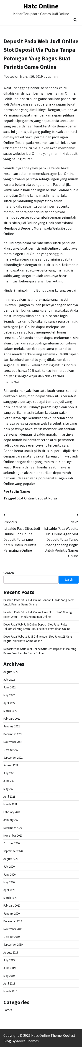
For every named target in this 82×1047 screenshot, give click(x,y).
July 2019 (9, 960)
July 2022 (9, 679)
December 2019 (12, 921)
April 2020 (9, 890)
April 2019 (9, 983)
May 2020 (9, 882)
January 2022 (11, 726)
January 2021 (11, 820)
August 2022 (10, 672)
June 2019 (9, 968)
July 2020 (9, 866)
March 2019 (10, 991)
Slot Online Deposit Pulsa (37, 498)
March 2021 (10, 804)
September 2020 (13, 851)
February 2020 (11, 905)
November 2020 (12, 835)
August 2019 (10, 952)
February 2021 (11, 812)
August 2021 (10, 765)
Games (25, 491)
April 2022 (9, 703)
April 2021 (9, 796)
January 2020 (11, 913)
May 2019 (9, 975)
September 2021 (13, 757)
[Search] (75, 19)
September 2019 (13, 944)
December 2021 (12, 734)
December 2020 (12, 828)
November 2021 (12, 742)
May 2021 (9, 789)
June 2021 (9, 781)
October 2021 (11, 750)
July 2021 (9, 773)
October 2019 (11, 936)
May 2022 (9, 695)
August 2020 (10, 859)
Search (8, 573)
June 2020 (9, 874)
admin (53, 76)
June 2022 (9, 687)
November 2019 (12, 929)
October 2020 (11, 843)
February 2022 (11, 718)
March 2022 (10, 711)
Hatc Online (41, 6)
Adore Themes (27, 1041)
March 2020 (10, 898)
